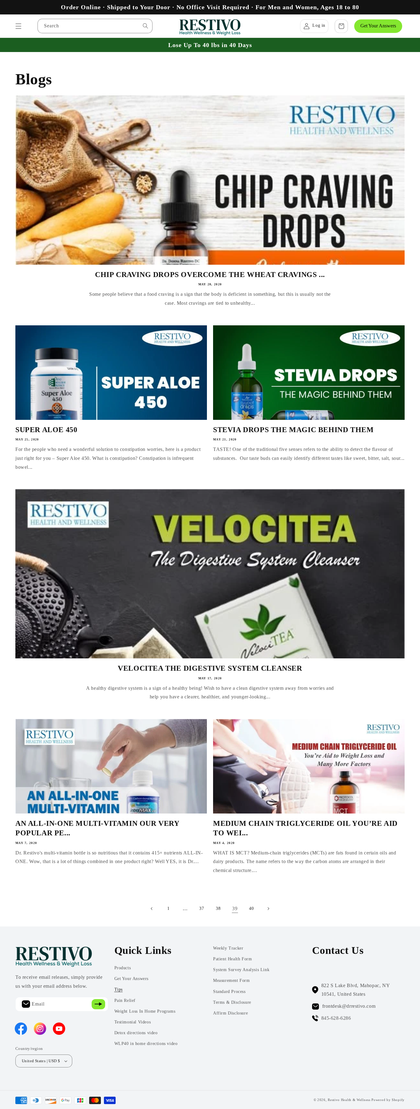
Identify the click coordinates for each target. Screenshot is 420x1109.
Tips (118, 989)
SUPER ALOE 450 (46, 430)
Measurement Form (231, 980)
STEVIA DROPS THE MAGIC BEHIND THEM (293, 430)
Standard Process (229, 991)
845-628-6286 (336, 1018)
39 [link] (234, 908)
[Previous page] (152, 908)
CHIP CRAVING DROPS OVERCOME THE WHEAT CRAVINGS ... (210, 275)
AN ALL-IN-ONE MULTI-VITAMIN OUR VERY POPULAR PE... (97, 828)
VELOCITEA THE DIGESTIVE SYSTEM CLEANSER (210, 668)
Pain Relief (125, 1000)
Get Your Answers (378, 25)
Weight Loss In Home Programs (145, 1011)
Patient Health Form (232, 959)
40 (251, 908)
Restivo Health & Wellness (349, 1100)
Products (122, 968)
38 (218, 908)
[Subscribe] (98, 1004)
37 (201, 908)
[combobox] (95, 26)
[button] (18, 26)
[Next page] (268, 908)
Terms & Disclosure (232, 1002)
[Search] (145, 26)
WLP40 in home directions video (146, 1043)
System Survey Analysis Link (241, 969)
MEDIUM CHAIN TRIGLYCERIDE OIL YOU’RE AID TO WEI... (305, 828)
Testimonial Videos (132, 1022)
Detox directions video (136, 1033)
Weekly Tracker (228, 948)
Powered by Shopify (388, 1100)
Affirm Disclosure (230, 1013)
